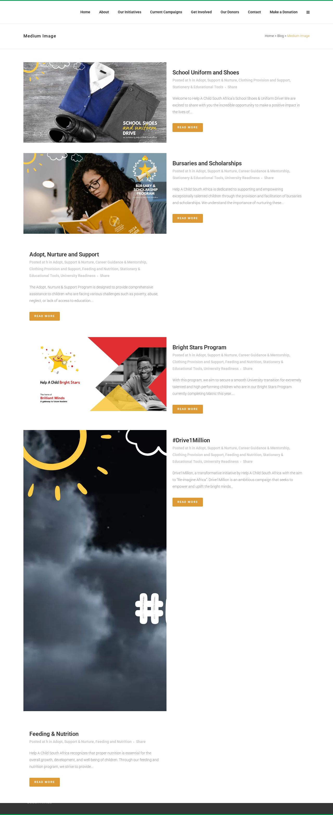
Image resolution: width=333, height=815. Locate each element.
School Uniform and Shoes (205, 72)
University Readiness (242, 178)
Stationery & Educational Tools (197, 87)
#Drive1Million (191, 440)
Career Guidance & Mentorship (264, 171)
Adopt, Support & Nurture (216, 80)
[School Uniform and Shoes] (94, 102)
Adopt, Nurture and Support (64, 254)
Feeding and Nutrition (100, 269)
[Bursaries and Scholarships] (94, 193)
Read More (187, 127)
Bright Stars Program (199, 347)
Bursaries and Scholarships (207, 163)
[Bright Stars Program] (94, 374)
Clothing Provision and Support (264, 80)
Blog (280, 36)
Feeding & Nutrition (54, 734)
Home (269, 36)
